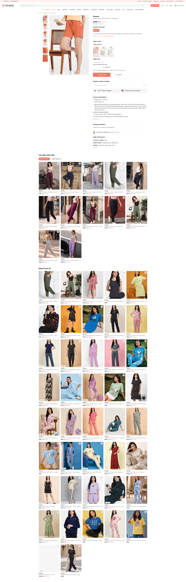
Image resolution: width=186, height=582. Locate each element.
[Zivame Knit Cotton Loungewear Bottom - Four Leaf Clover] (115, 176)
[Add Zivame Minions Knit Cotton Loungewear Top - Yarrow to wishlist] (145, 512)
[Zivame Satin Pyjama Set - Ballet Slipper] (136, 319)
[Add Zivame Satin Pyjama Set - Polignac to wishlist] (145, 580)
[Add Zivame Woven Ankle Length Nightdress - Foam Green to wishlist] (58, 512)
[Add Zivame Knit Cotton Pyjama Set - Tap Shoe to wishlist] (80, 341)
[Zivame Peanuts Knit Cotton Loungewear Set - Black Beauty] (115, 319)
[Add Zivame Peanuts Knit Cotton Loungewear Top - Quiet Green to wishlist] (123, 375)
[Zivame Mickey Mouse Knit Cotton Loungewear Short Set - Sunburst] (136, 558)
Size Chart (107, 67)
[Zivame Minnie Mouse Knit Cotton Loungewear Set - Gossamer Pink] (115, 524)
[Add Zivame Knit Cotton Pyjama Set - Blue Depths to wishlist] (58, 341)
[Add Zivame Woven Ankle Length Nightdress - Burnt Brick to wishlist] (123, 443)
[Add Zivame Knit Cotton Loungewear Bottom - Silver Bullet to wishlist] (102, 163)
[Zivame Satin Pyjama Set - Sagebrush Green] (115, 353)
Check (144, 85)
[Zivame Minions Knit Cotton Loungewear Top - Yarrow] (136, 524)
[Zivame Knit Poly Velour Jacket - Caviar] (49, 319)
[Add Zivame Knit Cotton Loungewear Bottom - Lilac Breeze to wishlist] (80, 232)
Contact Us (155, 1)
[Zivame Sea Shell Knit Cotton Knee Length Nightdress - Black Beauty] (136, 387)
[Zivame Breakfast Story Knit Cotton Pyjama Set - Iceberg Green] (136, 421)
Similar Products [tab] (44, 159)
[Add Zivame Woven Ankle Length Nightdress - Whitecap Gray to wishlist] (58, 375)
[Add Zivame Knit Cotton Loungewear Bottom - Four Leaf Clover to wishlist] (123, 163)
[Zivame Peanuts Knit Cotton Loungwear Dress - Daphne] (93, 319)
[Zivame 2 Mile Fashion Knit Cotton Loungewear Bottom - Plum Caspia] (71, 210)
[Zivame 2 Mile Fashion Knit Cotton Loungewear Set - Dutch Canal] (136, 490)
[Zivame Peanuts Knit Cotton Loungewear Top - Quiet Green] (115, 387)
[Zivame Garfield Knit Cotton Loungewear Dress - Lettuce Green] (136, 285)
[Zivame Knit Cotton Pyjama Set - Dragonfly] (115, 421)
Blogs (139, 1)
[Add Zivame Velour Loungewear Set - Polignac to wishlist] (102, 375)
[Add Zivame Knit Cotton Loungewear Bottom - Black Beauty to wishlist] (58, 197)
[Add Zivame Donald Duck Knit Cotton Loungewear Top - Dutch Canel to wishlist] (58, 443)
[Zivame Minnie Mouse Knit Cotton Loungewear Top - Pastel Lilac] (93, 558)
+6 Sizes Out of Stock (98, 62)
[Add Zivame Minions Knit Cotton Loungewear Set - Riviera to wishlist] (80, 443)
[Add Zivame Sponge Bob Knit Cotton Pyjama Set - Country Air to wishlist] (80, 375)
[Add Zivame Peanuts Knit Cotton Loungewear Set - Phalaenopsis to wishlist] (102, 341)
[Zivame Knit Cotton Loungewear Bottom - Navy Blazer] (71, 176)
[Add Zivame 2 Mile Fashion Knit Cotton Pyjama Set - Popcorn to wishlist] (102, 443)
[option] (45, 19)
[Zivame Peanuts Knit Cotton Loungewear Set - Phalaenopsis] (93, 353)
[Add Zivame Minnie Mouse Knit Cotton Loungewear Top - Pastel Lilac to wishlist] (102, 546)
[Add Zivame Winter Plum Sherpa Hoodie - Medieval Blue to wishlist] (80, 512)
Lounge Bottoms (52, 13)
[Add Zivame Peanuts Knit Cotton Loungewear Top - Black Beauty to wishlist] (58, 580)
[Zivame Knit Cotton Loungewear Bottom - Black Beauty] (49, 210)
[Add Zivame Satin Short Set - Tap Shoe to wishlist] (58, 478)
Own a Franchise (179, 1)
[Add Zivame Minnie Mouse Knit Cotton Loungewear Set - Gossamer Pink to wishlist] (123, 512)
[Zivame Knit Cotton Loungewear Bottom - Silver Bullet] (93, 176)
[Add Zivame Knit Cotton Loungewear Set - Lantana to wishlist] (102, 409)
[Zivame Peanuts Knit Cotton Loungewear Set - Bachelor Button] (136, 353)
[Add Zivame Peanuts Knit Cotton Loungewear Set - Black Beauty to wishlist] (123, 307)
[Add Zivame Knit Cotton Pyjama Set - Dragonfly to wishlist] (123, 409)
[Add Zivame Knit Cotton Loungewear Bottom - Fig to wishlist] (58, 163)
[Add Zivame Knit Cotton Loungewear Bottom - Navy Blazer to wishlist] (80, 163)
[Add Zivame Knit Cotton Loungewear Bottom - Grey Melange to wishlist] (58, 232)
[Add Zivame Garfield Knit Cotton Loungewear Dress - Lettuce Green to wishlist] (145, 272)
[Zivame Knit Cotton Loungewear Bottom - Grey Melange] (49, 244)
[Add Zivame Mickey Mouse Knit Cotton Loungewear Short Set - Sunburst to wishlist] (145, 546)
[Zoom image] (69, 45)
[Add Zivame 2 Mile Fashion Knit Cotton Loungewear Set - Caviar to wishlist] (80, 546)
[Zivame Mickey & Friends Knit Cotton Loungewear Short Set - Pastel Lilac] (93, 490)
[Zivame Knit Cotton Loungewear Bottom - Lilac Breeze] (71, 244)
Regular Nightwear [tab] (56, 159)
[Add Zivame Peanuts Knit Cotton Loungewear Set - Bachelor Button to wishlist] (145, 341)
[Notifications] (163, 5)
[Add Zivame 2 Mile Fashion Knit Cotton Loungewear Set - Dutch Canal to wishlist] (145, 478)
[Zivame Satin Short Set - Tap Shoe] (49, 490)
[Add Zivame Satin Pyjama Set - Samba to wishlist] (58, 546)
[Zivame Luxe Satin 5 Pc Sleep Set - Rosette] (93, 285)
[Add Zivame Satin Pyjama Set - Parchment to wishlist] (145, 443)
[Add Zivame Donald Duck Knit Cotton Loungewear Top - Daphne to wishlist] (102, 512)
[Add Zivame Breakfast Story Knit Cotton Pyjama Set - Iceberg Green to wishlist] (145, 409)
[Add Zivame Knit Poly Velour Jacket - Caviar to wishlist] (58, 307)
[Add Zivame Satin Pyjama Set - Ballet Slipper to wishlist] (145, 307)
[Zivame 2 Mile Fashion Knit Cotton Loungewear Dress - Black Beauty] (71, 319)
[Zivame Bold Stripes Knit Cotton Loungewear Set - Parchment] (71, 490)
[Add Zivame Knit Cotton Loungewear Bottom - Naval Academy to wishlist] (145, 163)
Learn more (96, 36)
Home (40, 13)
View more (96, 119)
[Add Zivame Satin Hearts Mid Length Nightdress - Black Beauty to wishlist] (123, 580)
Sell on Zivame (170, 1)
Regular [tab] (96, 30)
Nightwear (45, 13)
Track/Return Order (147, 1)
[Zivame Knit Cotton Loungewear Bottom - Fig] (49, 176)
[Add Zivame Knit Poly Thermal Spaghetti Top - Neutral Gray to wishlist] (123, 272)
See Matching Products (107, 36)
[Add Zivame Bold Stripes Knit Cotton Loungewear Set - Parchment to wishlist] (80, 478)
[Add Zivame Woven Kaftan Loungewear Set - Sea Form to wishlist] (80, 580)
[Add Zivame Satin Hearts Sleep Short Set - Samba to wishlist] (123, 546)
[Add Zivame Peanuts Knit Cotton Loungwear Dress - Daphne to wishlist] (102, 307)
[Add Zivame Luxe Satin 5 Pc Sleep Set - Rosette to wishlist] (102, 272)
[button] (142, 5)
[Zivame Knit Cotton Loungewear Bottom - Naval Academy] (136, 176)
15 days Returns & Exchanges (132, 90)
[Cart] (171, 5)
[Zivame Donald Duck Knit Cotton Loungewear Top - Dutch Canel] (49, 456)
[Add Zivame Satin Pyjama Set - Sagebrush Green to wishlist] (123, 341)
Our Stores (162, 1)
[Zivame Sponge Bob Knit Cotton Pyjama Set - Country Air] (71, 387)
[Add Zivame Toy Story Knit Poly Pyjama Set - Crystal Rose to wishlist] (58, 409)
